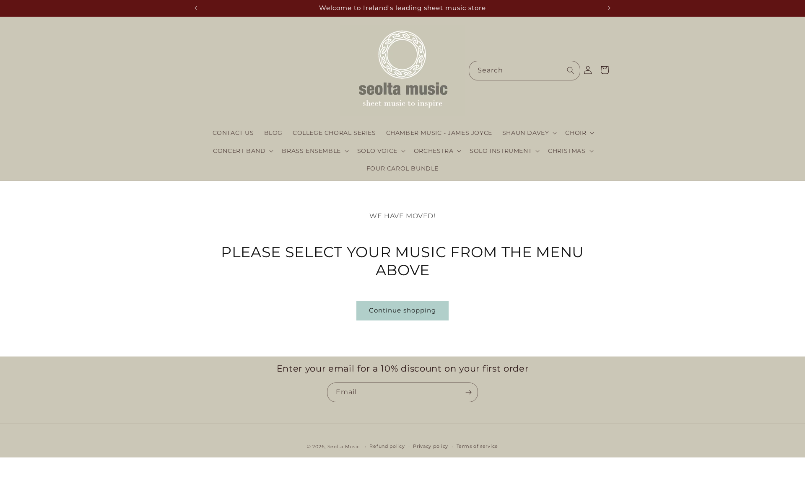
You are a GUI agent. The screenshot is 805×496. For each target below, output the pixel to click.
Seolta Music (343, 447)
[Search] (570, 70)
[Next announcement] (609, 8)
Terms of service (477, 447)
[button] (529, 133)
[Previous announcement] (196, 8)
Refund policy (387, 447)
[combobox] (524, 70)
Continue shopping (402, 310)
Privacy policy (430, 447)
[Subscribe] (468, 392)
